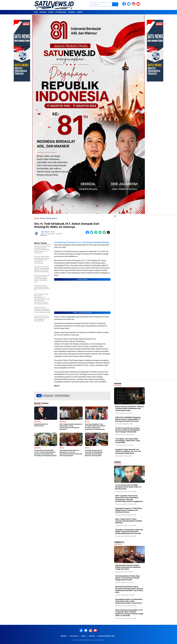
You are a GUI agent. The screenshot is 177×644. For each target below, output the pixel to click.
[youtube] (138, 5)
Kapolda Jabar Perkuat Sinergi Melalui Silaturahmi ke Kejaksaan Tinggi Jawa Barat (128, 567)
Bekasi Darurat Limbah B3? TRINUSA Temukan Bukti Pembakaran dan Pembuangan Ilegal (129, 408)
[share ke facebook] (88, 233)
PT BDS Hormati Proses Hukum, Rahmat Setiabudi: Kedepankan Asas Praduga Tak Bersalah (127, 430)
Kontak (92, 636)
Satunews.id (45, 232)
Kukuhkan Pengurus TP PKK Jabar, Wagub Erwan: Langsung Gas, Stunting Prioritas (128, 510)
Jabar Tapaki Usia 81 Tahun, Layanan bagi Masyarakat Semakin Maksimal (128, 521)
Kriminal (71, 12)
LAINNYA (79, 12)
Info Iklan (74, 636)
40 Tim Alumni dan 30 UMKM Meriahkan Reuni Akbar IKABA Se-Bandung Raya (128, 487)
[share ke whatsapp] (96, 233)
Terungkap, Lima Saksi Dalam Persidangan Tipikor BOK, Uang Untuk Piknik (127, 440)
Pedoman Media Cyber (106, 636)
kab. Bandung (48, 395)
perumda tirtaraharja (62, 395)
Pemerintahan (51, 218)
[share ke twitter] (92, 233)
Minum (81, 242)
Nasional (43, 12)
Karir (83, 636)
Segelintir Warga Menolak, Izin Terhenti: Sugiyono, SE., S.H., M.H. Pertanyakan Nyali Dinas (128, 451)
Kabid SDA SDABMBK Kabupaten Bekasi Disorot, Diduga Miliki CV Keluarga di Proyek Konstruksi (128, 419)
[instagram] (134, 5)
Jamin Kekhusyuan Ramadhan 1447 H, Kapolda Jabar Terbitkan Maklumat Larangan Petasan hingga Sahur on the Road (129, 613)
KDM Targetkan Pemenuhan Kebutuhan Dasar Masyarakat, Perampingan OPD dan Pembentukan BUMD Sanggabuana (129, 498)
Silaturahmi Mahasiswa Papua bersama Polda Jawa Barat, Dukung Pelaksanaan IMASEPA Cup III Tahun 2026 (129, 589)
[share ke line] (105, 233)
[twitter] (129, 5)
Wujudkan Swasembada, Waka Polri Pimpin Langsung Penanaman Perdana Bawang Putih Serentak (129, 531)
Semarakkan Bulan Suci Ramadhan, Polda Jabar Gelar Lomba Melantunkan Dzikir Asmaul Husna (129, 601)
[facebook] (124, 5)
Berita (42, 218)
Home (36, 12)
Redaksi (64, 636)
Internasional (61, 12)
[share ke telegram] (100, 233)
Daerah (51, 12)
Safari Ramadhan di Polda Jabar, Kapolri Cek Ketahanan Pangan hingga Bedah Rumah (127, 578)
